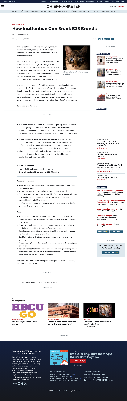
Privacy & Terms (55, 378)
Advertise (113, 6)
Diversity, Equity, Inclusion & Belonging (63, 381)
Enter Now (100, 159)
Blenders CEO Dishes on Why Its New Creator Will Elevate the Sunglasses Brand (115, 86)
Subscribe (121, 6)
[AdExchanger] (54, 1)
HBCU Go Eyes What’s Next (24, 321)
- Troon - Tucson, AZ (108, 225)
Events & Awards (93, 11)
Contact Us (54, 376)
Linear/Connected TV (60, 11)
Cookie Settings (65, 376)
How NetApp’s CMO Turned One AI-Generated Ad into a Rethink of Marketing (114, 98)
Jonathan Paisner (23, 282)
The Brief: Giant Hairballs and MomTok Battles (97, 322)
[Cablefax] (123, 1)
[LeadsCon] (107, 1)
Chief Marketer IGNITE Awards (107, 155)
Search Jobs (115, 232)
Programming (17, 319)
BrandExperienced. (51, 282)
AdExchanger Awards (107, 177)
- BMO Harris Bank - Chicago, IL (109, 210)
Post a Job (102, 232)
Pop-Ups (86, 319)
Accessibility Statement (71, 378)
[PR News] (82, 1)
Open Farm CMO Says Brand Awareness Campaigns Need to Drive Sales (114, 73)
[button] (2, 6)
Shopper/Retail (46, 11)
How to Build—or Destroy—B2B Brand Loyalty (36, 169)
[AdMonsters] (115, 1)
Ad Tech (14, 11)
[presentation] (101, 60)
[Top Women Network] (69, 1)
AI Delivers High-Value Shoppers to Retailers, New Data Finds (114, 60)
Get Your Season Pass (104, 171)
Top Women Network (108, 11)
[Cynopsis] (99, 1)
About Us (70, 374)
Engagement (17, 24)
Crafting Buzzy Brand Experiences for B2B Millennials (39, 172)
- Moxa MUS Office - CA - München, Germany (111, 202)
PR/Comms (24, 11)
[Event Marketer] (90, 1)
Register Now (101, 148)
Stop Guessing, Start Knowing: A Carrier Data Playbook (108, 143)
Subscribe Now (110, 253)
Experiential (34, 11)
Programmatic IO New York (109, 165)
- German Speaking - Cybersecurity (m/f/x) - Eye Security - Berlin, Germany (110, 193)
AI (106, 93)
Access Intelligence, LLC (59, 391)
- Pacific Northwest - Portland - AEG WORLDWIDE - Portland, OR (107, 217)
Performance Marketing (77, 11)
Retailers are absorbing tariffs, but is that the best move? (62, 322)
